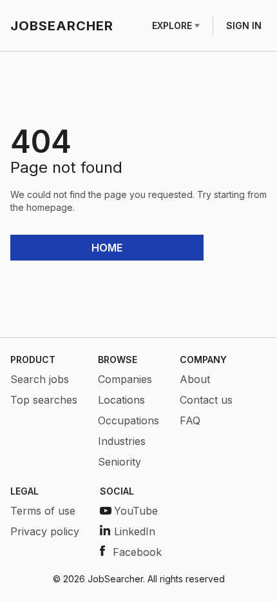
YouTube (136, 510)
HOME (106, 247)
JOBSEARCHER (61, 26)
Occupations (128, 420)
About (195, 379)
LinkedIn (134, 531)
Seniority (119, 461)
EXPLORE (172, 25)
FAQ (190, 420)
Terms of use (42, 510)
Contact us (206, 399)
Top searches (43, 399)
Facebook (137, 552)
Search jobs (39, 379)
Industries (122, 441)
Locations (121, 399)
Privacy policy (44, 531)
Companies (125, 379)
